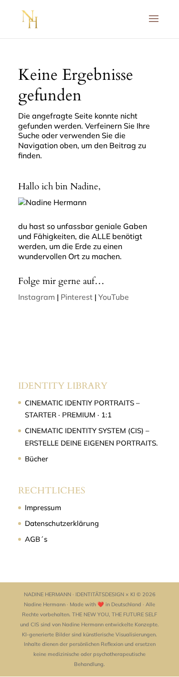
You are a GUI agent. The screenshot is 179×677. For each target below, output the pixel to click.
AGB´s (36, 539)
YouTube (113, 297)
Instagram (36, 297)
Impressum (43, 507)
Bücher (36, 458)
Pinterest (77, 297)
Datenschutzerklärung (62, 523)
